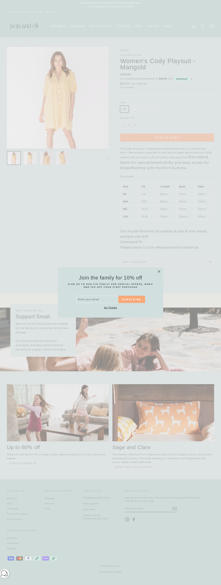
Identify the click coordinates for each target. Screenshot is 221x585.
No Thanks (110, 307)
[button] (4, 574)
